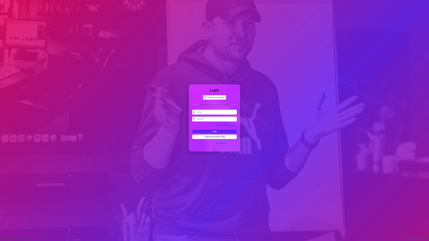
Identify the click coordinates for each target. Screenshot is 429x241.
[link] (13, 238)
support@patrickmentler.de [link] (418, 238)
